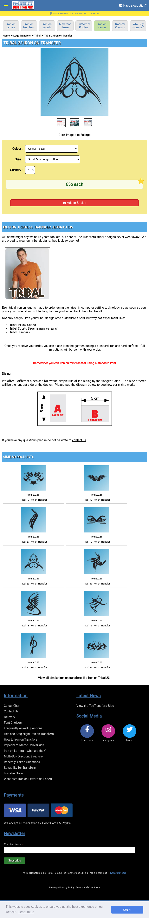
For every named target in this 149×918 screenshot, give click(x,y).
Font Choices (13, 722)
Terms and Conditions (88, 887)
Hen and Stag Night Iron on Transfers (29, 734)
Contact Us (11, 711)
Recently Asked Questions (22, 762)
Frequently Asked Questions (23, 728)
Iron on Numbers (29, 26)
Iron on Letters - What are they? (25, 751)
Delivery (9, 717)
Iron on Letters (11, 26)
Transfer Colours (120, 26)
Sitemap (53, 887)
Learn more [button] (26, 912)
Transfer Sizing (14, 773)
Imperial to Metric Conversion (24, 745)
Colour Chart (12, 706)
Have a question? (134, 5)
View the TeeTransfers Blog (95, 706)
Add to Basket (76, 202)
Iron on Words (47, 26)
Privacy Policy (66, 887)
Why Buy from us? (138, 26)
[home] (23, 9)
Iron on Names (102, 26)
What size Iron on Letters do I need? (28, 779)
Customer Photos (84, 26)
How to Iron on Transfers (20, 739)
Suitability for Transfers (20, 767)
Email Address (14, 844)
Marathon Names (65, 26)
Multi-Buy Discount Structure (23, 756)
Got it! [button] (127, 909)
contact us (79, 440)
